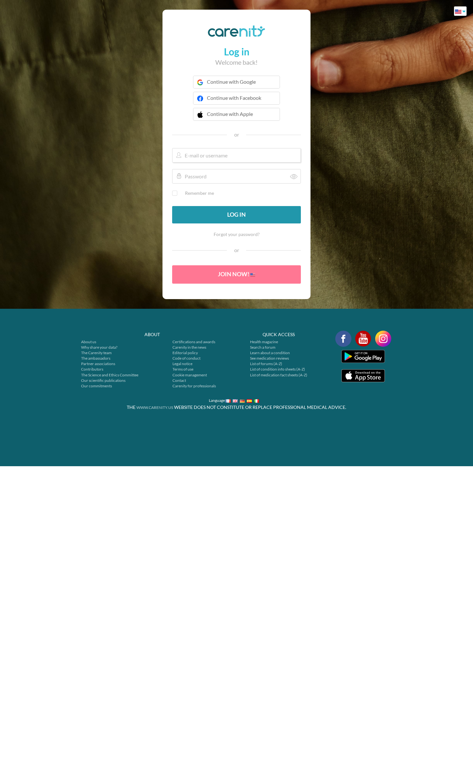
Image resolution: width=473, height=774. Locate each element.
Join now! (234, 274)
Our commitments (96, 385)
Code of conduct (186, 358)
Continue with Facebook (234, 98)
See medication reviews (269, 358)
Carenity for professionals (194, 385)
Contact (179, 380)
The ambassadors (95, 358)
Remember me (199, 193)
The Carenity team (96, 352)
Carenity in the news (189, 347)
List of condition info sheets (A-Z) (277, 369)
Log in (236, 214)
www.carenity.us (154, 407)
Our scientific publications (103, 380)
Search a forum (262, 347)
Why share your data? (99, 347)
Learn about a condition (270, 352)
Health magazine (264, 341)
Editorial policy (185, 352)
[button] (236, 118)
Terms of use (182, 369)
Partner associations (98, 363)
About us (88, 341)
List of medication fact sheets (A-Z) (278, 375)
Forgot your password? (237, 234)
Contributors (92, 369)
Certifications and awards (193, 341)
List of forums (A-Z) (266, 363)
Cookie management (189, 375)
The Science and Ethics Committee (109, 375)
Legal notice (182, 363)
